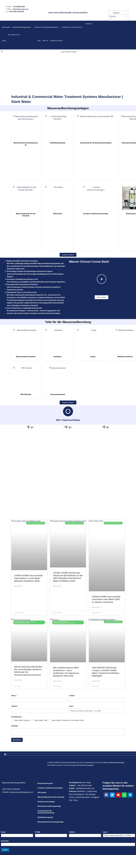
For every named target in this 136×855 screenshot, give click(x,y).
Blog (39, 40)
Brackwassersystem (45, 783)
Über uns (45, 40)
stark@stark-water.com (20, 9)
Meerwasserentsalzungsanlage (49, 806)
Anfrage (15, 726)
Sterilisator (57, 356)
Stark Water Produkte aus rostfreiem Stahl (68, 720)
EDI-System (57, 213)
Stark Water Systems (22, 720)
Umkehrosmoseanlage (46, 801)
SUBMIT (5, 850)
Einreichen (17, 740)
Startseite (7, 27)
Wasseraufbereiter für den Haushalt (51, 797)
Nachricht (5, 841)
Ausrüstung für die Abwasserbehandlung (95, 143)
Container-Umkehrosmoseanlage (95, 213)
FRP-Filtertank (25, 394)
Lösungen (88, 23)
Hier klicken (68, 476)
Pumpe (93, 356)
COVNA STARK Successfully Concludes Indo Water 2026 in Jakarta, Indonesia (106, 599)
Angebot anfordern (56, 40)
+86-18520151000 (19, 6)
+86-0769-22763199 (16, 11)
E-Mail (72, 696)
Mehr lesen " (18, 586)
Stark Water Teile (40, 720)
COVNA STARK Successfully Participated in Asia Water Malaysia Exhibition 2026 (28, 578)
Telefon (14, 706)
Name (14, 696)
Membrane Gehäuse (125, 356)
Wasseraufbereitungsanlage (21, 27)
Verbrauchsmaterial (57, 394)
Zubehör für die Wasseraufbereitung (46, 27)
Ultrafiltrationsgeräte (57, 143)
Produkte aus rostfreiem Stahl (71, 27)
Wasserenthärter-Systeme (25, 356)
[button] (118, 16)
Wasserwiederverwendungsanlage (51, 822)
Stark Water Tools (13, 34)
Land (71, 706)
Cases (4, 40)
